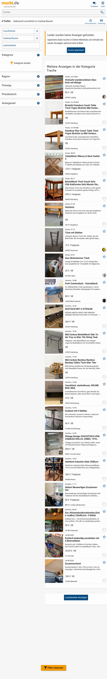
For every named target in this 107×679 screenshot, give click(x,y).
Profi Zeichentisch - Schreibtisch (81, 283)
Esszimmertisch (73, 563)
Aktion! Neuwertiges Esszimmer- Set (81, 488)
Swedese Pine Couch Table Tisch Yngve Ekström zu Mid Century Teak (81, 132)
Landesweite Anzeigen (76, 597)
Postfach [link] (94, 6)
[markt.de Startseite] (10, 2)
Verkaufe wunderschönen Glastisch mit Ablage (81, 81)
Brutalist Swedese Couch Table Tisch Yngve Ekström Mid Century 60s (82, 106)
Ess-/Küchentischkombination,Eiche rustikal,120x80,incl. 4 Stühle (82, 514)
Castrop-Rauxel (10, 38)
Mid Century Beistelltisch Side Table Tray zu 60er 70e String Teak (82, 336)
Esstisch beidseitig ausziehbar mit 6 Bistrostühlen (82, 539)
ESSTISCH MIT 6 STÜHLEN (78, 309)
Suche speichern (90, 23)
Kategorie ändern (22, 63)
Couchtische (9, 31)
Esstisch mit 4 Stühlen (76, 411)
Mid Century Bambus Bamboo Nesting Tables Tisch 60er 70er (80, 361)
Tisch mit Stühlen (73, 232)
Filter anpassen (55, 667)
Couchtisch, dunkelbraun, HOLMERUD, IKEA (82, 386)
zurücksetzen (9, 45)
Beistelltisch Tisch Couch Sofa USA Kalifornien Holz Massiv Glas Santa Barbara (82, 183)
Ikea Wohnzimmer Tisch (77, 258)
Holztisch (69, 207)
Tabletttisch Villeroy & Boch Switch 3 (82, 157)
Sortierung (101, 23)
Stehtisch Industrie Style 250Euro (81, 461)
